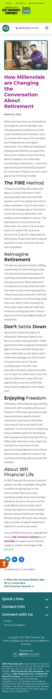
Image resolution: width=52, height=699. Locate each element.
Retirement (13, 569)
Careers (9, 3)
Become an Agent (36, 3)
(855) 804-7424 (28, 28)
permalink (29, 569)
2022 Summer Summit (18, 586)
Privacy (7, 621)
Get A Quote (20, 3)
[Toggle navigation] (47, 28)
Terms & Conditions (14, 625)
